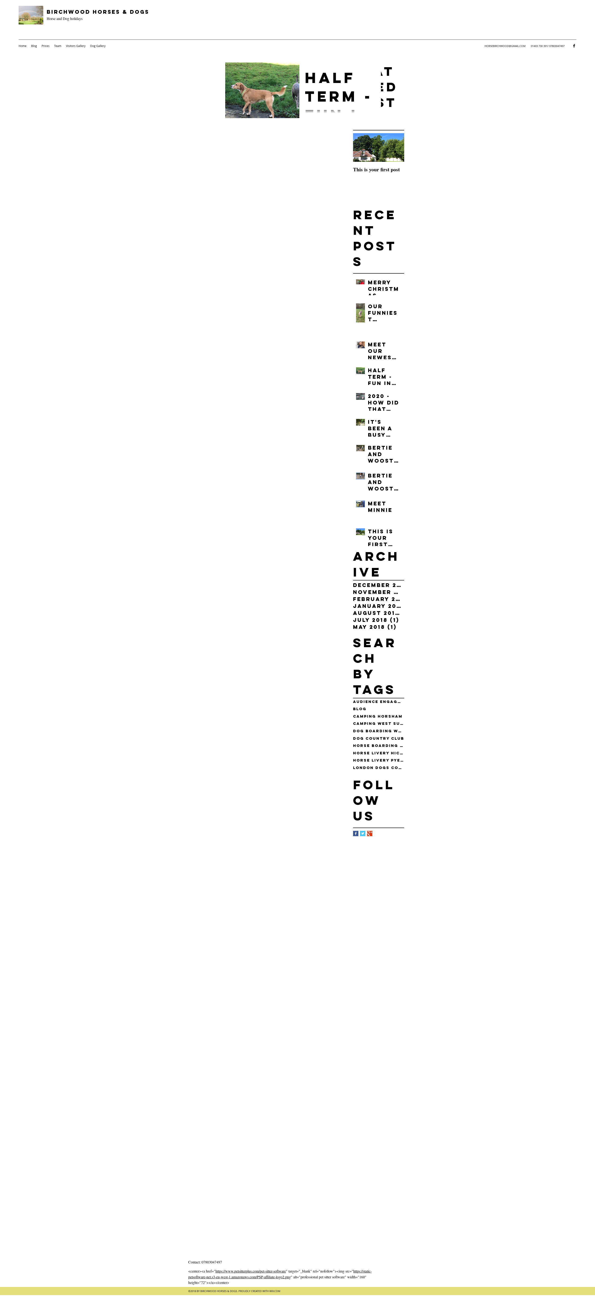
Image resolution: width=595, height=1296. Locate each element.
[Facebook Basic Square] (355, 833)
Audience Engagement (378, 701)
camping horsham (378, 716)
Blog (360, 709)
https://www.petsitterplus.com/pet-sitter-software (250, 1271)
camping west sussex (378, 723)
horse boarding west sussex (378, 745)
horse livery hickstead (378, 753)
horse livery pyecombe (378, 760)
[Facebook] (574, 45)
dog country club (378, 738)
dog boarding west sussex (378, 731)
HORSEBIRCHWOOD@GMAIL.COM (505, 46)
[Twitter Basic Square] (362, 833)
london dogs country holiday (378, 768)
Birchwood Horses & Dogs (98, 12)
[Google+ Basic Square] (369, 833)
